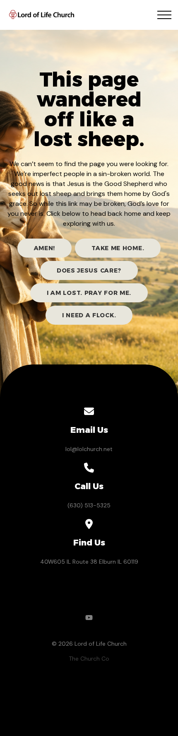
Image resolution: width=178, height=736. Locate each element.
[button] (164, 15)
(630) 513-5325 (89, 505)
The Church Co (89, 658)
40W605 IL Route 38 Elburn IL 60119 (89, 561)
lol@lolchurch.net (89, 449)
